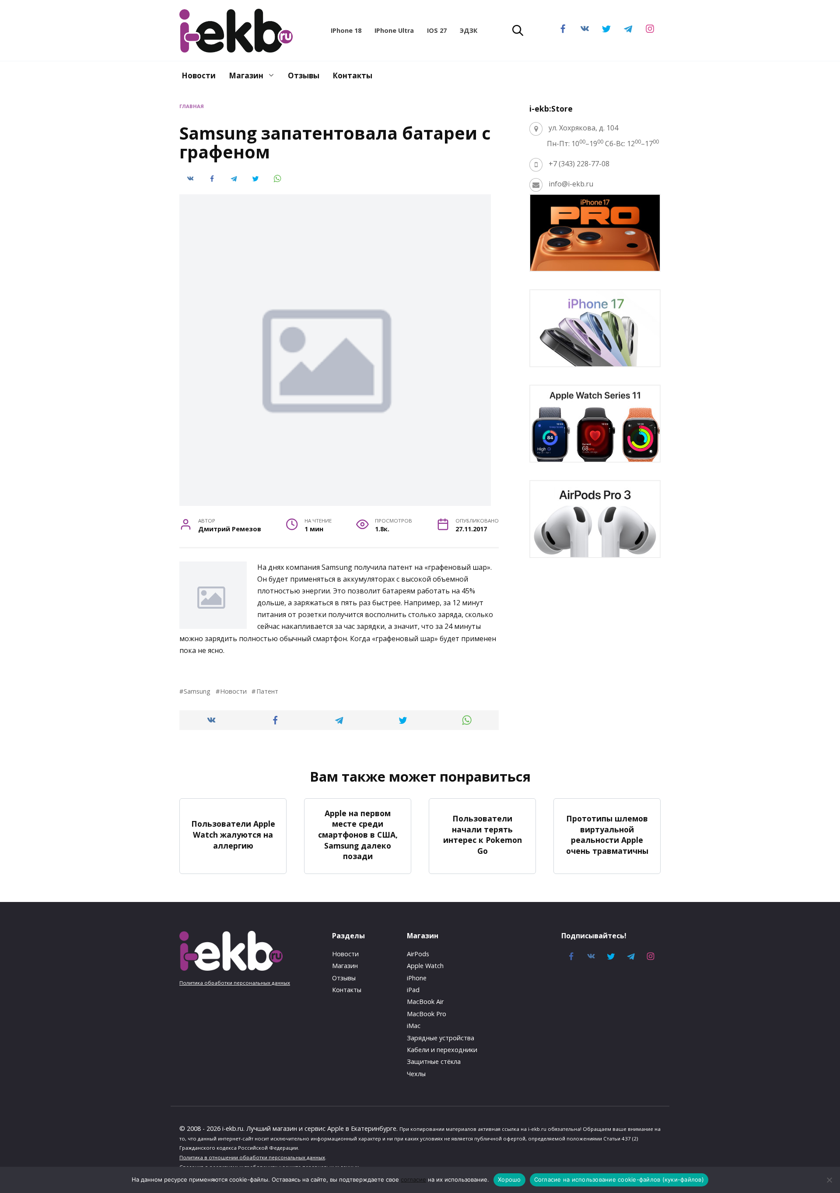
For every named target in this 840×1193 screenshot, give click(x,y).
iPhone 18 (346, 30)
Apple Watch (425, 965)
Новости (199, 75)
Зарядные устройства (440, 1038)
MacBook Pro (426, 1014)
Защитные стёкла (434, 1061)
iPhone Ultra (394, 30)
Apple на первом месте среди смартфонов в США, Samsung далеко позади (358, 834)
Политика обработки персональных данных (234, 982)
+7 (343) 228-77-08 (579, 163)
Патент (267, 691)
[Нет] (829, 1179)
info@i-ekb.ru (571, 184)
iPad (413, 990)
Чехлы (416, 1074)
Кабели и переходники (442, 1050)
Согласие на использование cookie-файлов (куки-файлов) (619, 1179)
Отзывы (303, 75)
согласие (413, 1179)
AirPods (418, 954)
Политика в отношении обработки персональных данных (252, 1157)
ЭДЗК (468, 30)
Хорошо (509, 1179)
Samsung (197, 691)
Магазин (246, 75)
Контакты (352, 75)
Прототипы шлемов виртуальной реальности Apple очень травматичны (607, 834)
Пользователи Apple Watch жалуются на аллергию (233, 834)
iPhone (417, 978)
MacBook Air (425, 1001)
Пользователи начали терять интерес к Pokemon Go (482, 834)
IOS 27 (437, 30)
